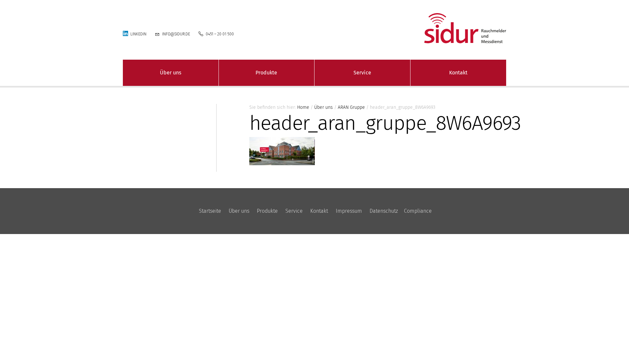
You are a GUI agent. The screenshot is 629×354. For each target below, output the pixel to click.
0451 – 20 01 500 (220, 34)
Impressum (349, 211)
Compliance (418, 211)
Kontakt (458, 72)
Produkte (266, 72)
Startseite (210, 211)
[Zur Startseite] (412, 28)
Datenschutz (384, 211)
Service (362, 72)
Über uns (170, 72)
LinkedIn (138, 34)
